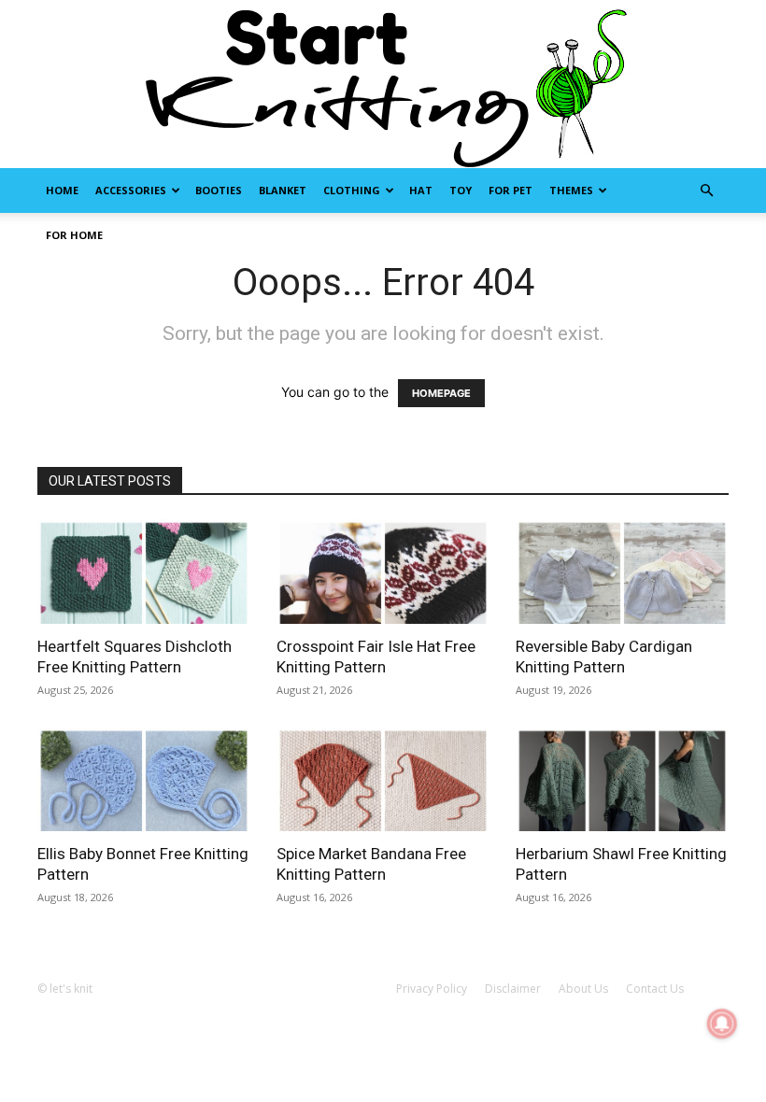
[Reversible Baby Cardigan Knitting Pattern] (622, 571)
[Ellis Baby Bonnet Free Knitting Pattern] (143, 780)
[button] (706, 191)
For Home (74, 235)
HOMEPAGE (441, 393)
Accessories (130, 190)
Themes (571, 190)
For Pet (510, 190)
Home (62, 190)
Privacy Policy (431, 988)
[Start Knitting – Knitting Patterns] (383, 84)
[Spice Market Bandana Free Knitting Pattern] (383, 780)
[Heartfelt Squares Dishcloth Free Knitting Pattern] (143, 571)
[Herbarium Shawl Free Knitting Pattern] (622, 780)
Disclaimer (513, 988)
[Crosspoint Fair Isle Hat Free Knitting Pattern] (383, 571)
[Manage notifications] (722, 1023)
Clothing (351, 190)
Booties (218, 190)
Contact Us (655, 988)
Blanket (282, 190)
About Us (583, 988)
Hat (421, 190)
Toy (460, 190)
